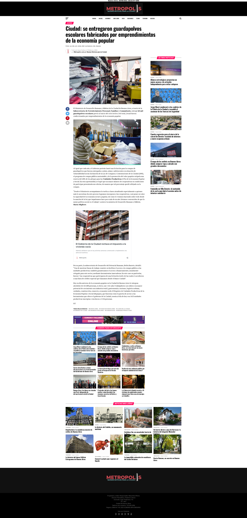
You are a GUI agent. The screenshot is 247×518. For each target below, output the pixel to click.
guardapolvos (110, 310)
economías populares (96, 310)
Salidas (152, 18)
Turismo (145, 18)
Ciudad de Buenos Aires (107, 309)
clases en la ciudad (123, 309)
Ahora (94, 18)
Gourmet (108, 18)
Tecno (138, 18)
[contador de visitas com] (123, 515)
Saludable (130, 18)
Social (101, 18)
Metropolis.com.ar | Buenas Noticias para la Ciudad (90, 52)
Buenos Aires (93, 309)
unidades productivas (124, 310)
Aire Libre (116, 18)
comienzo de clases (80, 310)
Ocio (123, 18)
